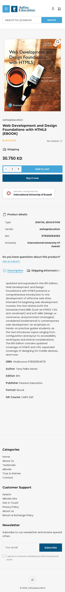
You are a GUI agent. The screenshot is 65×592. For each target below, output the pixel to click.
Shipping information (45, 270)
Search (51, 20)
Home (6, 456)
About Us (8, 461)
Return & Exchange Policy (17, 515)
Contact (7, 477)
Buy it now (32, 178)
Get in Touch (10, 502)
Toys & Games (11, 473)
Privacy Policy (10, 507)
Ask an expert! (11, 261)
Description (15, 270)
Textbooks (9, 465)
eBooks (7, 469)
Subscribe (50, 547)
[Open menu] (6, 9)
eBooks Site (9, 498)
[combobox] (32, 20)
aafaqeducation (12, 120)
